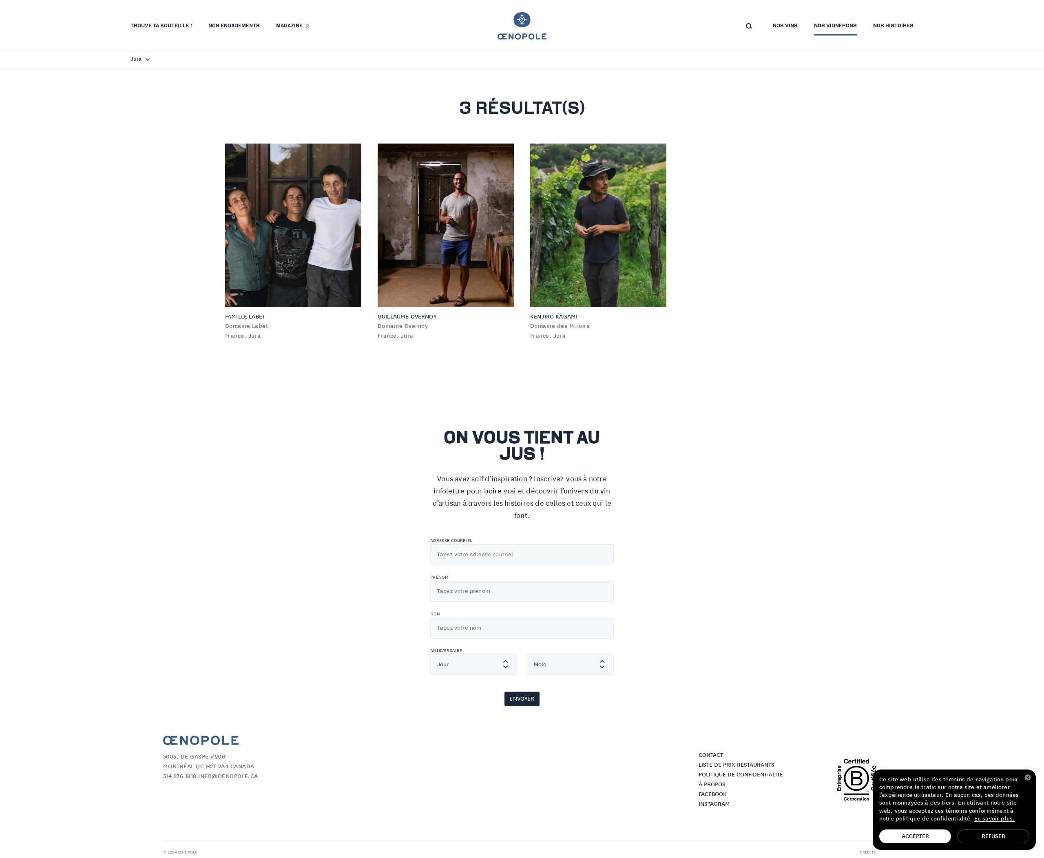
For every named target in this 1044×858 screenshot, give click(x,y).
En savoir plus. (994, 819)
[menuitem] (161, 26)
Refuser (993, 836)
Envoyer (521, 699)
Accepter (915, 836)
